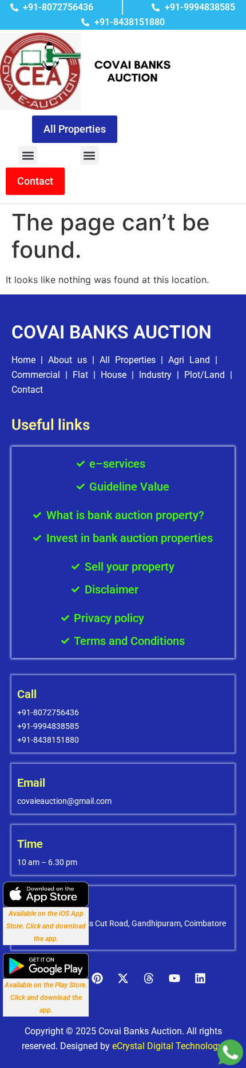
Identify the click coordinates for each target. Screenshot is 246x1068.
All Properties (128, 359)
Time (30, 844)
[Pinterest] (97, 978)
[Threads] (148, 978)
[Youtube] (174, 978)
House (113, 374)
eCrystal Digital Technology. (168, 1046)
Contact (27, 389)
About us (67, 359)
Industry (155, 374)
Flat (80, 374)
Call (27, 694)
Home (23, 359)
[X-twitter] (123, 978)
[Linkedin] (200, 978)
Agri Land (189, 359)
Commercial (35, 374)
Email (31, 783)
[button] (27, 155)
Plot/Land (204, 374)
